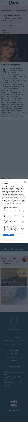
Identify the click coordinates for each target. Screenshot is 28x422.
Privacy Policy (22, 240)
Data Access (14, 240)
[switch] (22, 211)
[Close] (25, 182)
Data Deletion (6, 240)
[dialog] (14, 211)
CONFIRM (8, 234)
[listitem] (14, 208)
